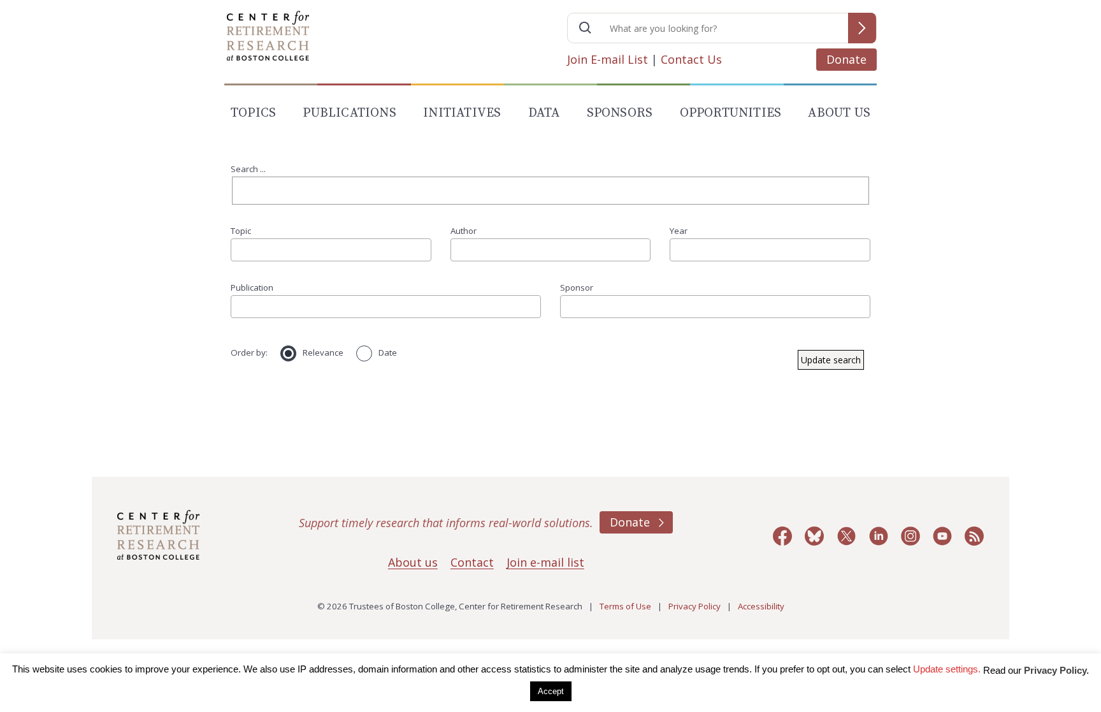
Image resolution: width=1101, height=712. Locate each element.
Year (678, 230)
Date (387, 352)
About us (413, 562)
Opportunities (731, 113)
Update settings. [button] (947, 669)
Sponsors (620, 113)
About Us (839, 113)
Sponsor (576, 287)
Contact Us (691, 59)
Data (544, 113)
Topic (241, 230)
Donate (846, 59)
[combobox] (331, 249)
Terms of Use (625, 606)
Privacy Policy (694, 606)
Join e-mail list (545, 562)
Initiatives (462, 113)
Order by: (249, 352)
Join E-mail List (607, 59)
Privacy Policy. (1056, 670)
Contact (472, 562)
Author (463, 230)
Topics (253, 113)
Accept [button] (551, 691)
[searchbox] (239, 249)
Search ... (248, 169)
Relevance (323, 352)
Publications (349, 113)
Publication (252, 287)
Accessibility (761, 606)
